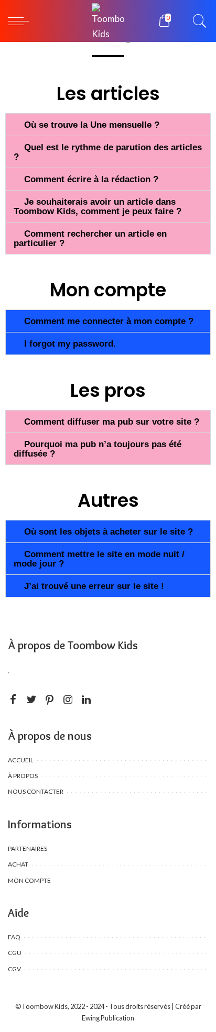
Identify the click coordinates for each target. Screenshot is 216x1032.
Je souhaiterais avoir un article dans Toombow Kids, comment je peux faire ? (97, 206)
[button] (108, 125)
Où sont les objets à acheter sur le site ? (108, 532)
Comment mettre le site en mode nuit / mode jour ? (99, 559)
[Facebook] (13, 700)
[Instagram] (68, 700)
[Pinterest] (50, 700)
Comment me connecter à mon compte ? (108, 321)
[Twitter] (31, 700)
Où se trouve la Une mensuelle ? (91, 125)
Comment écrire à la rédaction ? (91, 179)
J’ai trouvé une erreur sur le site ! (94, 586)
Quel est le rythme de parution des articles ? (108, 152)
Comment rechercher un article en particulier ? (90, 238)
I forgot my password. (70, 344)
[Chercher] (197, 21)
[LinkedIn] (86, 700)
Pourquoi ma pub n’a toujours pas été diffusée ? (97, 449)
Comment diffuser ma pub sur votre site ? (111, 422)
